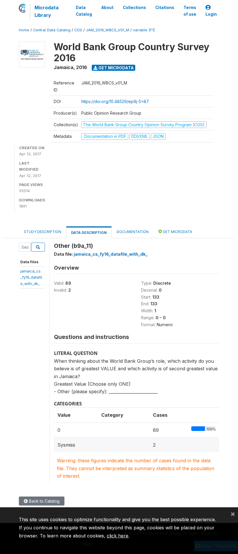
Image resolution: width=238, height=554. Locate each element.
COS (78, 30)
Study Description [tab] (42, 232)
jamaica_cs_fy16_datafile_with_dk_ (31, 277)
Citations (164, 7)
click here (117, 536)
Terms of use (189, 10)
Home (24, 30)
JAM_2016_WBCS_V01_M (107, 30)
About (107, 7)
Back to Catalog (43, 501)
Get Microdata (116, 67)
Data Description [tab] (89, 232)
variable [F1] (144, 30)
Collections (134, 7)
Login (211, 14)
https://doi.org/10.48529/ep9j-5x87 (115, 101)
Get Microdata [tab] (177, 232)
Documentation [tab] (133, 232)
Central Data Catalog (52, 30)
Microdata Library (47, 11)
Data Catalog (84, 10)
